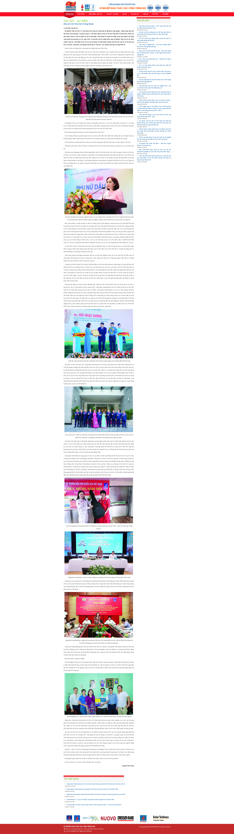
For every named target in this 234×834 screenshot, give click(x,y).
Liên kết (155, 14)
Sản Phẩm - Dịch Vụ (95, 14)
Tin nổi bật (143, 20)
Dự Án (124, 14)
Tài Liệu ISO (135, 14)
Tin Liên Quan (71, 778)
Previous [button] (64, 819)
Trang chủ (69, 14)
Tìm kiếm (165, 14)
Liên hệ (145, 14)
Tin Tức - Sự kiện (112, 14)
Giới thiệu (81, 14)
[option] (73, 818)
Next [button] (169, 819)
